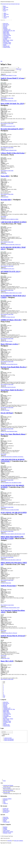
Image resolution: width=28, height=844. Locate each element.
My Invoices (5, 812)
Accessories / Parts (7, 43)
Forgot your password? (9, 740)
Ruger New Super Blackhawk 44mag (13, 434)
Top (1, 783)
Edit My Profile (6, 810)
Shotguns (5, 27)
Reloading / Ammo (7, 42)
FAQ (4, 801)
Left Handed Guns (7, 37)
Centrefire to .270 (6, 29)
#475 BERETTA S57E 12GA (10, 271)
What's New (5, 7)
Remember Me (6, 734)
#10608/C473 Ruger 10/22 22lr (11, 320)
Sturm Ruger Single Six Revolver (12, 390)
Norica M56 (5, 176)
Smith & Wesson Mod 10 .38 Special (13, 636)
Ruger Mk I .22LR (7, 661)
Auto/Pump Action (7, 35)
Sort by (2, 70)
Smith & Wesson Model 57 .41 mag (12, 78)
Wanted (4, 44)
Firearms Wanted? (7, 787)
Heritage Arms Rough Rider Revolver (13, 367)
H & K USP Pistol (7, 413)
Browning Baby (6, 199)
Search (2, 69)
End (4, 697)
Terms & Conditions (7, 798)
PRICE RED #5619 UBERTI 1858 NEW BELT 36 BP (12, 537)
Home (4, 6)
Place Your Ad (6, 24)
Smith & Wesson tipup (8, 585)
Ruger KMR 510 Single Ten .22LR (12, 103)
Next (4, 695)
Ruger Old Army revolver (9, 344)
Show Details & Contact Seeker (7, 605)
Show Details (3, 216)
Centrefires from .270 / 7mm (9, 30)
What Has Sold (6, 46)
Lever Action (6, 36)
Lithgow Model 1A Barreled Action (12, 153)
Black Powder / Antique (8, 40)
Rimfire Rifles (6, 31)
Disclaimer (5, 799)
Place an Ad (5, 9)
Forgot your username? (9, 739)
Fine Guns (5, 25)
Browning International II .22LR (12, 129)
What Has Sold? (6, 792)
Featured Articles (6, 47)
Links (4, 8)
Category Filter (4, 67)
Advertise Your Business (8, 790)
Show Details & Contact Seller (7, 98)
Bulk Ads (5, 819)
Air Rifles (5, 38)
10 (3, 694)
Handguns (5, 28)
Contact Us (5, 803)
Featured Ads (6, 818)
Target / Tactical (6, 34)
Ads (1, 61)
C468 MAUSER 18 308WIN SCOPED (13, 222)
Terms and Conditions (18, 840)
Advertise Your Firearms (8, 785)
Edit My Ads (5, 808)
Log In (4, 10)
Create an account (8, 737)
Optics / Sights (6, 41)
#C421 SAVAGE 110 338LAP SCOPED (14, 512)
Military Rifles (6, 33)
